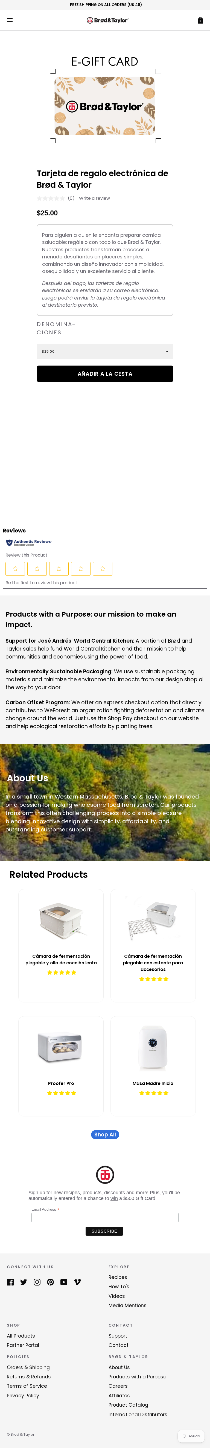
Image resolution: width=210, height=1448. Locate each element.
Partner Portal (23, 1345)
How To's (119, 1286)
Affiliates (119, 1395)
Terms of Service (27, 1386)
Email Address (45, 1209)
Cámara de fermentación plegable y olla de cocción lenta (61, 959)
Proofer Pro (61, 1083)
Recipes (118, 1277)
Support (118, 1336)
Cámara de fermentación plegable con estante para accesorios (153, 963)
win (114, 1198)
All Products (21, 1336)
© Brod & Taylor (20, 1434)
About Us (119, 1367)
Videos (117, 1296)
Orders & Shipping (28, 1367)
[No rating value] (52, 198)
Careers (118, 1386)
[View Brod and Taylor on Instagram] (37, 1281)
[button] (61, 972)
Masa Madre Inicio (153, 1083)
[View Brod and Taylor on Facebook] (10, 1281)
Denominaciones (56, 328)
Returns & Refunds (29, 1376)
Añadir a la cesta (105, 374)
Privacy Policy (23, 1395)
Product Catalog (128, 1405)
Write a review (94, 198)
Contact (119, 1345)
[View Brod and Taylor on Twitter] (23, 1281)
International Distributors (138, 1414)
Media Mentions (128, 1305)
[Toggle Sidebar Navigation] (10, 20)
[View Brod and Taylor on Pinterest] (50, 1281)
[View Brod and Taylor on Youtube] (63, 1281)
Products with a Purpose (137, 1376)
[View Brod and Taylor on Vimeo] (77, 1281)
